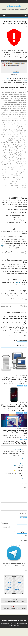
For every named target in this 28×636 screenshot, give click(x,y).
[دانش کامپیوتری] (26, 15)
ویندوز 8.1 (10, 298)
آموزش (25, 298)
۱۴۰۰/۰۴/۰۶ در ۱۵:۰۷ (17, 465)
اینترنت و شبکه (20, 385)
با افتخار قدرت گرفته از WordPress (18, 623)
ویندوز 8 (13, 298)
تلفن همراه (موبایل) (19, 412)
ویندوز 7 (17, 298)
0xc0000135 (23, 300)
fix (26, 300)
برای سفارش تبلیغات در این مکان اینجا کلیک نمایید (14, 609)
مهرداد (18, 27)
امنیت (22, 439)
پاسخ (23, 458)
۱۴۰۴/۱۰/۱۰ (24, 403)
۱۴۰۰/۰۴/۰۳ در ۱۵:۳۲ (18, 449)
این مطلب (17, 282)
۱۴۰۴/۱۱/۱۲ (24, 376)
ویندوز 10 (21, 298)
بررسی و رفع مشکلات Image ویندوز (21, 306)
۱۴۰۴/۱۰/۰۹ (24, 428)
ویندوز (12, 220)
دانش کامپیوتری (14, 6)
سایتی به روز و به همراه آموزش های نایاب (14, 601)
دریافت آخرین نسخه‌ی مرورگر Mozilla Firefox (7, 306)
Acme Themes (12, 625)
